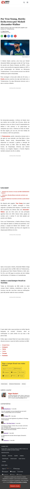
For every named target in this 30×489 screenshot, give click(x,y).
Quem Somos (22, 458)
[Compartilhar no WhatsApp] (2, 36)
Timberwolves (6, 136)
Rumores (10, 455)
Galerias (22, 455)
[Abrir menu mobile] (27, 2)
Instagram (6, 372)
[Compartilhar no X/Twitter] (5, 36)
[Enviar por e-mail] (15, 36)
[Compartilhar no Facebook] (8, 36)
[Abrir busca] (24, 2)
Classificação (5, 458)
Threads (21, 375)
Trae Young (19, 203)
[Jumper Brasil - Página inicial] (5, 2)
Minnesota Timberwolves (14, 383)
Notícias (23, 383)
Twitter (4, 351)
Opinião (16, 455)
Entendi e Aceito (15, 486)
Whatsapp (18, 368)
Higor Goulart (5, 31)
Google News (5, 345)
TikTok (14, 375)
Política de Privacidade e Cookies (18, 482)
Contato (4, 461)
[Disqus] (15, 423)
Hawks (3, 79)
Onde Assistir (13, 458)
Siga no (4, 368)
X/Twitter (22, 372)
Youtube (15, 372)
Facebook (6, 375)
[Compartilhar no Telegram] (12, 36)
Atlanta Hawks (4, 383)
